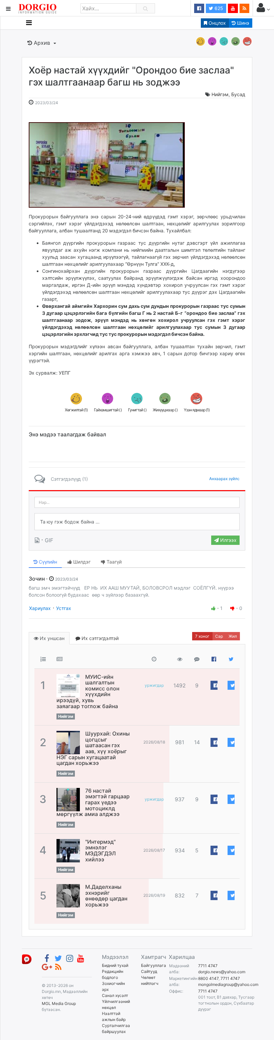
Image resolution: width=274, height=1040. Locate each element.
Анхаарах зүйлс (224, 478)
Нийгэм (220, 94)
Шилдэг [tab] (81, 562)
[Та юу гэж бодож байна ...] (137, 522)
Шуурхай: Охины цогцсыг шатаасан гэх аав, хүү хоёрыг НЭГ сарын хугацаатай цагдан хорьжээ (93, 748)
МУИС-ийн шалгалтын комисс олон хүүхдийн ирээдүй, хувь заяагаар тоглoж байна (87, 691)
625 (218, 8)
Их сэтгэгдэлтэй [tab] (99, 638)
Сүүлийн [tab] (47, 562)
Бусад (238, 94)
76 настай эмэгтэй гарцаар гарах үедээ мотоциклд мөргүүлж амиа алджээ (93, 802)
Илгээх (228, 540)
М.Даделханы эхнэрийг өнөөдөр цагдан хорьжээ (106, 895)
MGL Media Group (59, 1003)
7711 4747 (208, 965)
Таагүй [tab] (113, 562)
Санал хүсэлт (115, 995)
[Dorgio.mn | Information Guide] (27, 958)
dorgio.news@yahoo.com (221, 971)
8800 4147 (208, 978)
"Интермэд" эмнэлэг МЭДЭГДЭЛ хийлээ (100, 850)
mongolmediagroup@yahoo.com (228, 984)
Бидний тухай (115, 965)
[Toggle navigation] (29, 22)
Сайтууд (149, 971)
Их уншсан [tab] (51, 638)
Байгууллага (153, 965)
